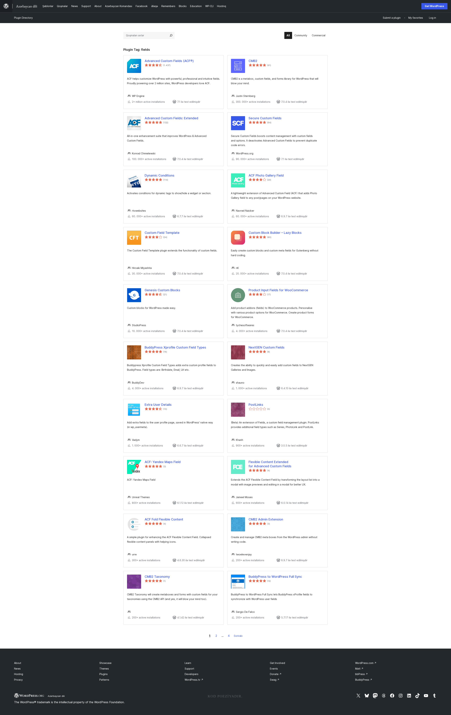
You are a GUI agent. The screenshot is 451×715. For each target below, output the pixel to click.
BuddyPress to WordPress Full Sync (275, 576)
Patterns (104, 679)
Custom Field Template (162, 233)
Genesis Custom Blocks (162, 290)
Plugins (103, 674)
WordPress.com (365, 662)
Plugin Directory (23, 17)
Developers (191, 674)
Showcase (105, 662)
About (17, 662)
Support (189, 668)
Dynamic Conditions (159, 175)
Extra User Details (158, 404)
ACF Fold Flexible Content (164, 519)
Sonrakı (238, 635)
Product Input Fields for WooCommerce (278, 290)
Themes (104, 668)
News (17, 668)
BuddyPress (363, 679)
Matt (359, 668)
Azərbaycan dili (56, 696)
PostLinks (256, 404)
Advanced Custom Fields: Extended (171, 118)
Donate (276, 674)
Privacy (18, 679)
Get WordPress (434, 6)
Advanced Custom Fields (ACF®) (169, 61)
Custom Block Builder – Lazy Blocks (275, 233)
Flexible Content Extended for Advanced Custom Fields (270, 464)
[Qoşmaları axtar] (171, 35)
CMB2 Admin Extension (266, 519)
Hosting (18, 674)
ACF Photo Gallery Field (266, 175)
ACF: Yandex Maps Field (163, 462)
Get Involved (277, 662)
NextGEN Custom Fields (267, 347)
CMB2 (253, 61)
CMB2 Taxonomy (157, 576)
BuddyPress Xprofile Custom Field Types (175, 347)
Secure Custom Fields (265, 118)
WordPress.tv (194, 679)
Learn (188, 662)
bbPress (361, 674)
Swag (274, 679)
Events (274, 668)
